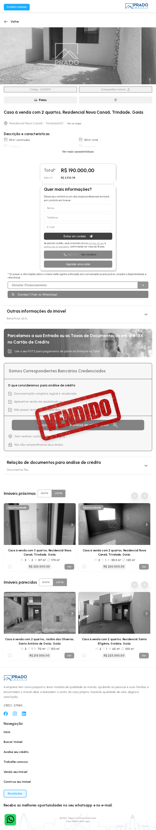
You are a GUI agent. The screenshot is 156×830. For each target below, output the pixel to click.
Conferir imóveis (17, 7)
